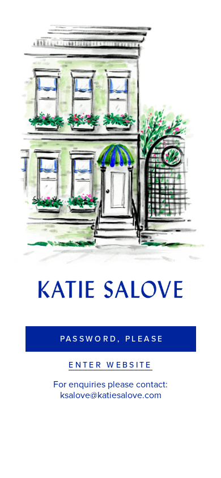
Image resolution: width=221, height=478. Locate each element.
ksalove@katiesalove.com (111, 395)
